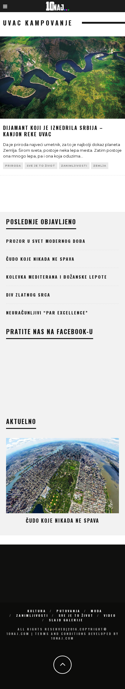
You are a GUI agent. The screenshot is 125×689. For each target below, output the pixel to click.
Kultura (36, 611)
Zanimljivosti (74, 165)
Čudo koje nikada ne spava (40, 259)
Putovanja (68, 611)
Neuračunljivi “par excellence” (47, 312)
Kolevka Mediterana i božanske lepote (56, 276)
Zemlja (99, 165)
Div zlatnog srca (28, 294)
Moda (96, 611)
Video (110, 615)
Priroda (13, 165)
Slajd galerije (66, 620)
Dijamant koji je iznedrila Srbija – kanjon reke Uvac (53, 131)
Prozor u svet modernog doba (46, 241)
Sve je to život (41, 165)
